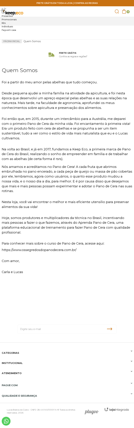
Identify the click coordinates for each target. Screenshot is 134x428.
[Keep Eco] (12, 11)
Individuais (7, 26)
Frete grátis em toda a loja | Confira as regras (67, 3)
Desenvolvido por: (93, 411)
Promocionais (9, 19)
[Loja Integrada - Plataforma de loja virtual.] (117, 409)
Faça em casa (9, 30)
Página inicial (11, 41)
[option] (67, 12)
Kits (4, 23)
